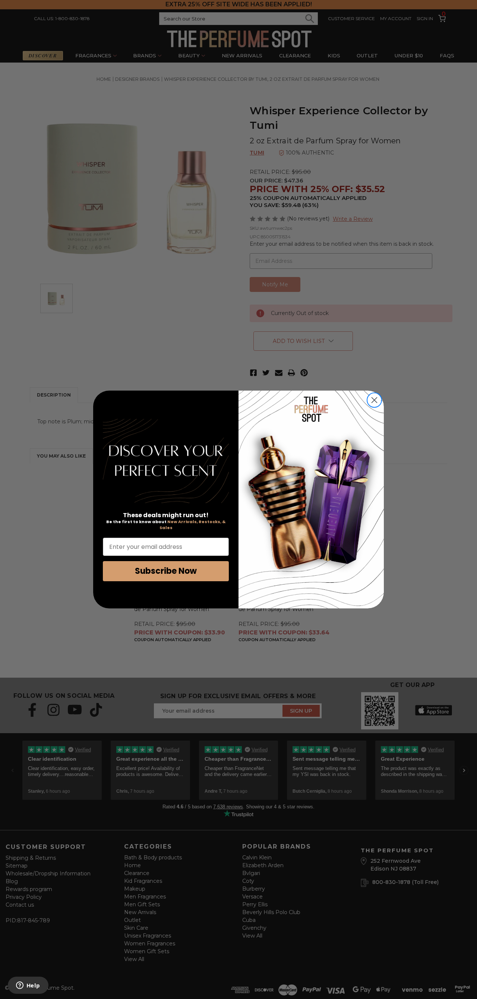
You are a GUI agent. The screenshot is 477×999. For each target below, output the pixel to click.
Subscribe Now (166, 571)
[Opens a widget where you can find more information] (27, 986)
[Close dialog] (374, 400)
